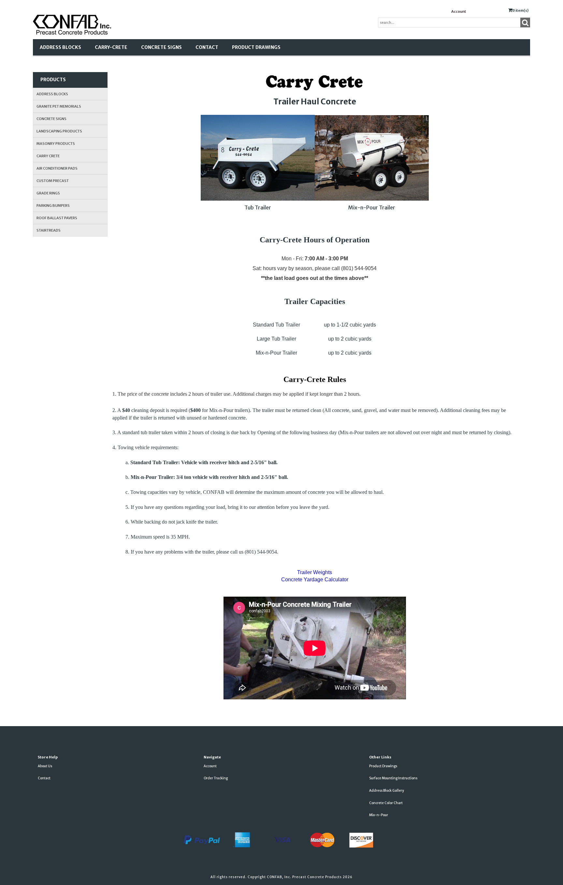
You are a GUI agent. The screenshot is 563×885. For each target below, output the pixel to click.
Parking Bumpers (53, 205)
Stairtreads (48, 230)
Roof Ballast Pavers (56, 218)
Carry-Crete (111, 47)
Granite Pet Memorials (58, 106)
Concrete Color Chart (386, 803)
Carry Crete (48, 156)
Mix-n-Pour (378, 815)
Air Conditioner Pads (57, 168)
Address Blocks (60, 47)
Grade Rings (48, 193)
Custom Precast (52, 180)
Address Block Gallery (386, 790)
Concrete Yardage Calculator (314, 579)
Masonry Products (55, 143)
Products (53, 80)
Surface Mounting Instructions (393, 778)
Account (458, 11)
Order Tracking (216, 778)
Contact (206, 47)
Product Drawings (256, 47)
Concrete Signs (161, 47)
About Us (45, 766)
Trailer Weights (314, 572)
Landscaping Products (59, 131)
